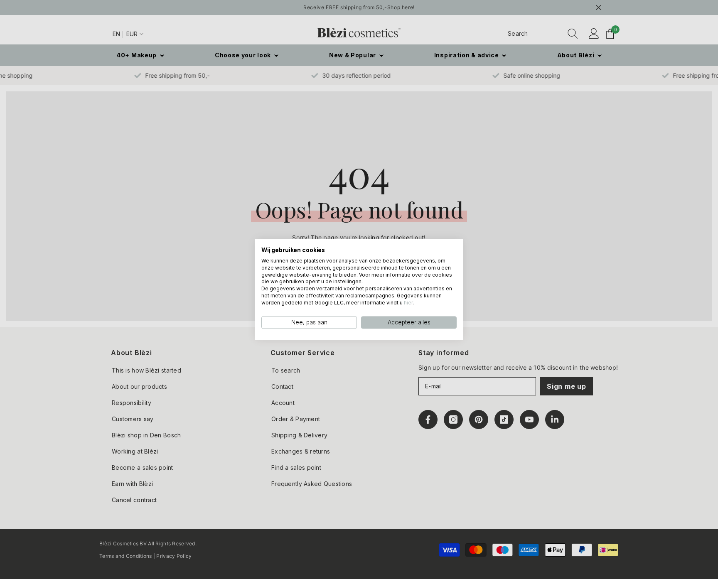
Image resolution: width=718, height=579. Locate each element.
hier (408, 302)
